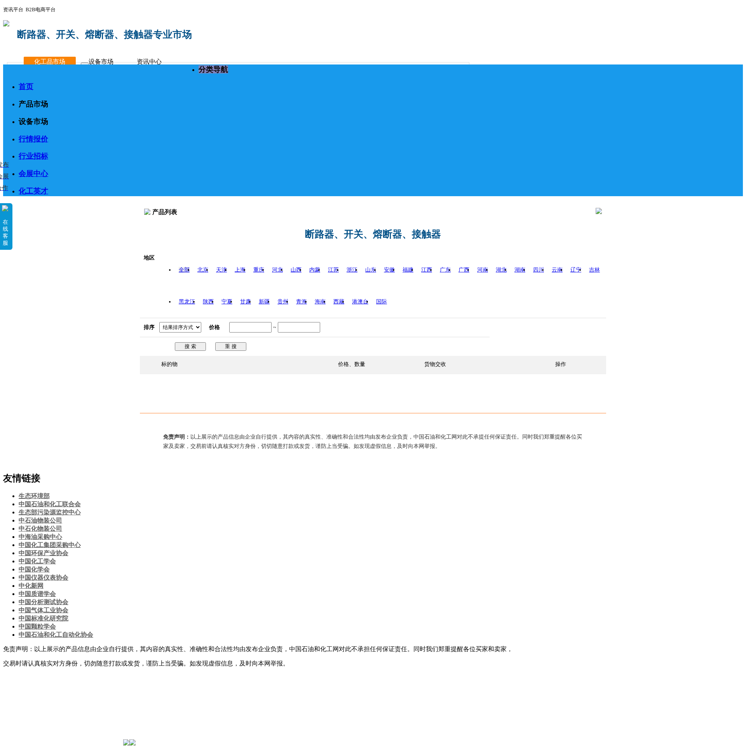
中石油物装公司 (40, 520)
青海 (301, 302)
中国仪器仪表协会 (43, 577)
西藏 (338, 302)
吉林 (594, 270)
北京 (202, 270)
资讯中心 (149, 61)
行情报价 (33, 139)
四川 (538, 270)
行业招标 (33, 156)
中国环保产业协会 (43, 553)
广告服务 (31, 702)
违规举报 (31, 726)
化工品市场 (50, 61)
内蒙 (314, 270)
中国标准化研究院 (43, 618)
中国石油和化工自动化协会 (56, 634)
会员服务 (31, 694)
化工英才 (33, 191)
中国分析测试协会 (43, 602)
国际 (381, 302)
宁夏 (226, 302)
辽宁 (575, 270)
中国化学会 (34, 569)
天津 (221, 270)
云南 (557, 270)
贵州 (282, 302)
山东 (370, 270)
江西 (426, 270)
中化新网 (31, 585)
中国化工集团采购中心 (50, 545)
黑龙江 (187, 302)
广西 (463, 270)
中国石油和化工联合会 (50, 504)
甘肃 (245, 302)
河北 (277, 270)
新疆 (264, 302)
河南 (482, 270)
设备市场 (101, 61)
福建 (408, 270)
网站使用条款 (101, 686)
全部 (184, 270)
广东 (445, 270)
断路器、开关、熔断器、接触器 (373, 234)
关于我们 (31, 686)
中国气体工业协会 (43, 610)
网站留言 (31, 718)
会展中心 (33, 173)
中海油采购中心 (40, 536)
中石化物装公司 (40, 528)
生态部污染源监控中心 (50, 512)
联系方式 (63, 686)
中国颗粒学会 (37, 626)
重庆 (258, 270)
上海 (240, 270)
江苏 (333, 270)
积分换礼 (31, 710)
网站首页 (31, 677)
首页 (26, 86)
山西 (296, 270)
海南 (320, 302)
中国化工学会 (37, 561)
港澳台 (360, 302)
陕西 (208, 302)
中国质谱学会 (37, 594)
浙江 (352, 270)
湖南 (519, 270)
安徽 (389, 270)
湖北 (501, 270)
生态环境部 (34, 496)
